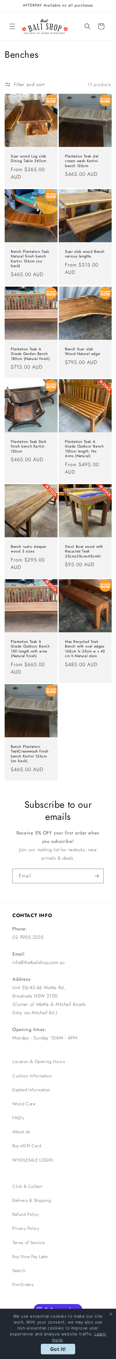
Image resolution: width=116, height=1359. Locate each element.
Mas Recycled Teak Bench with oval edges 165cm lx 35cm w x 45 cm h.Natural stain (85, 649)
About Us (21, 1132)
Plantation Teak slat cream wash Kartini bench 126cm (82, 161)
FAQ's (18, 1118)
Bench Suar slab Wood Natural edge (82, 351)
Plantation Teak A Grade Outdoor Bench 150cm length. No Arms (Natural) (84, 448)
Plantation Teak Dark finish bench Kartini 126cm (28, 446)
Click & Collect (27, 1186)
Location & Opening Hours (38, 1061)
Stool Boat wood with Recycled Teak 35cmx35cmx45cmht (84, 551)
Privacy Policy (25, 1228)
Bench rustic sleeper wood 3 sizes (28, 549)
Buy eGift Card (26, 1146)
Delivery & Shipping (31, 1200)
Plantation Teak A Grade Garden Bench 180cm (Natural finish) (30, 354)
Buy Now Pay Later (30, 1256)
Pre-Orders (23, 1284)
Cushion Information (32, 1076)
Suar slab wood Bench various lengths (85, 254)
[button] (12, 26)
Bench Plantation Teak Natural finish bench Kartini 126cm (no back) (30, 258)
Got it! (58, 1349)
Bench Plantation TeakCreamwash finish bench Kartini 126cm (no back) (30, 754)
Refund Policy (25, 1214)
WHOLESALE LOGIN (32, 1160)
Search (19, 1270)
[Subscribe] (96, 876)
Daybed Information (31, 1090)
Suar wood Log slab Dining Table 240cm (28, 159)
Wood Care (23, 1104)
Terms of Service (28, 1242)
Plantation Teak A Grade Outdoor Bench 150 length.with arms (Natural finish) (30, 649)
